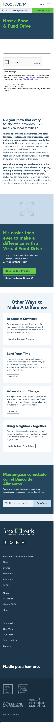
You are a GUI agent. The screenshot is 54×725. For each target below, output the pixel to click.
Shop (5, 610)
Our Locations (10, 640)
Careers (7, 646)
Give (5, 562)
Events (6, 568)
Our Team (8, 634)
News (6, 593)
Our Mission (9, 623)
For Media (8, 598)
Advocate (8, 579)
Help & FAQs (9, 604)
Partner (6, 584)
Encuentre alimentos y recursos (19, 556)
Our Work (8, 629)
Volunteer (8, 573)
